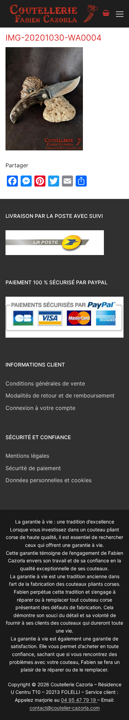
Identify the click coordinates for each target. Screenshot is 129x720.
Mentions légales (27, 455)
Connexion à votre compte (40, 407)
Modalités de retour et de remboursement (60, 395)
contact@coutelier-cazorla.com (65, 708)
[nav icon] (119, 14)
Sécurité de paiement (33, 468)
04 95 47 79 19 (79, 700)
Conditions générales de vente (45, 383)
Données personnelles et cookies (49, 480)
